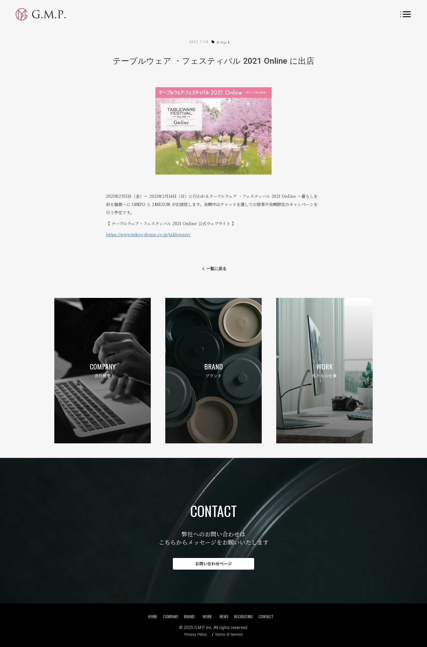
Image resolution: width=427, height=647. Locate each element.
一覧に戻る (216, 268)
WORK (207, 616)
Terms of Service (229, 634)
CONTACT (266, 616)
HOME (152, 616)
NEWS (224, 616)
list (405, 14)
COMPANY (170, 616)
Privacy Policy (195, 634)
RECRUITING (243, 616)
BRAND (189, 616)
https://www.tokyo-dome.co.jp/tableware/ (148, 234)
